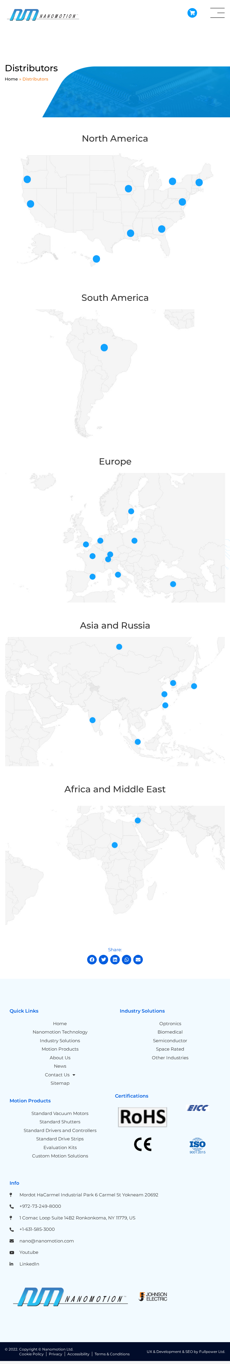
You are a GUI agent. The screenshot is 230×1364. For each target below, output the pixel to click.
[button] (92, 959)
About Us (60, 1057)
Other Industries (170, 1057)
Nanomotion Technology (60, 1032)
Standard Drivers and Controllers (60, 1130)
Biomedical (170, 1032)
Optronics (170, 1023)
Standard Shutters (60, 1122)
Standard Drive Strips (60, 1139)
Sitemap (60, 1083)
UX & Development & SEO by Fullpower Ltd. (186, 1351)
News (60, 1066)
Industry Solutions (60, 1040)
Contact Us (57, 1075)
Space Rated (170, 1049)
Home (11, 79)
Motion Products (60, 1049)
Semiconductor (170, 1040)
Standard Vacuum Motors (59, 1113)
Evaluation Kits (60, 1147)
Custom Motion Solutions (60, 1156)
